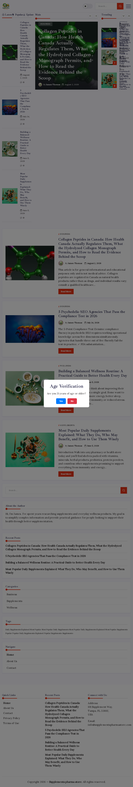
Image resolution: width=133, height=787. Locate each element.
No (72, 401)
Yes (61, 401)
